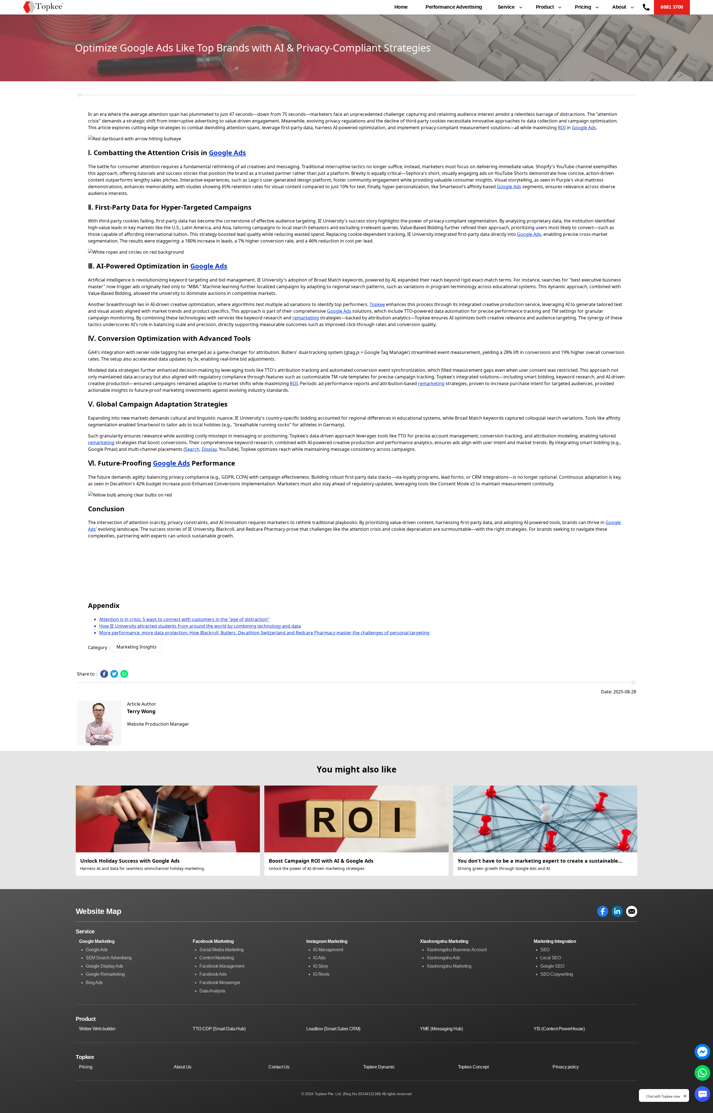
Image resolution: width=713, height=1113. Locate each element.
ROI (562, 127)
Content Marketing (216, 957)
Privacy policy (565, 1067)
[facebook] (602, 911)
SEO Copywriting (556, 974)
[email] (631, 911)
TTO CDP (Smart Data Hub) (219, 1028)
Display (209, 449)
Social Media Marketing (221, 949)
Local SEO (550, 957)
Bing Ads (94, 982)
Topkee (377, 304)
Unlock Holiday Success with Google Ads (130, 860)
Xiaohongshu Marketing (449, 966)
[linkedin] (617, 911)
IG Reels (321, 974)
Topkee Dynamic (379, 1067)
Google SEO (552, 966)
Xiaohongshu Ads (443, 957)
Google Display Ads (104, 966)
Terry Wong (141, 711)
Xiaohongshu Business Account (457, 949)
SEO (545, 949)
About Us (182, 1067)
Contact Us (278, 1067)
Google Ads (227, 152)
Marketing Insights (136, 647)
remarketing (305, 318)
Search (192, 449)
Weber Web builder (97, 1028)
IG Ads (319, 957)
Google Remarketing (105, 974)
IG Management (328, 949)
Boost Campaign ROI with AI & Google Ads (321, 860)
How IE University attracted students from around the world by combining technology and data (200, 626)
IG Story (320, 966)
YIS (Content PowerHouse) (559, 1028)
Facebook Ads (212, 974)
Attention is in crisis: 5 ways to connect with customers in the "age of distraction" (184, 619)
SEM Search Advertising (108, 957)
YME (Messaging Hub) (441, 1028)
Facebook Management (221, 966)
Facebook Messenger (219, 982)
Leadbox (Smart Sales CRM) (333, 1028)
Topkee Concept (473, 1067)
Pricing (85, 1067)
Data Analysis (212, 991)
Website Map (98, 911)
